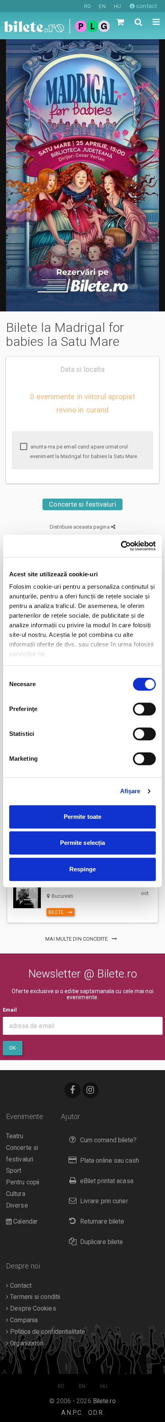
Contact (20, 1285)
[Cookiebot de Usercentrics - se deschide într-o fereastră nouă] (121, 546)
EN (102, 6)
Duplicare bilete (101, 1242)
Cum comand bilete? (108, 1140)
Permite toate (82, 816)
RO (87, 6)
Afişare (130, 791)
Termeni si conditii (34, 1297)
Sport (14, 1170)
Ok (12, 1048)
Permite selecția (82, 842)
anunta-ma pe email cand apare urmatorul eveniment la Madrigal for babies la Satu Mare (83, 451)
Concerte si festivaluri (82, 504)
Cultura (15, 1194)
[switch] (144, 709)
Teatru (15, 1136)
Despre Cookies (32, 1308)
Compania (23, 1320)
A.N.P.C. (71, 1412)
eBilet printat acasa (106, 1181)
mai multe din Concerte (77, 939)
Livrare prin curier (104, 1201)
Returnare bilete (102, 1221)
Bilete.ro (104, 1401)
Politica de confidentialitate (46, 1331)
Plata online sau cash (109, 1160)
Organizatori (25, 1343)
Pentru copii (22, 1182)
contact (146, 6)
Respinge (82, 869)
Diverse (17, 1205)
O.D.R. (96, 1412)
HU (117, 6)
